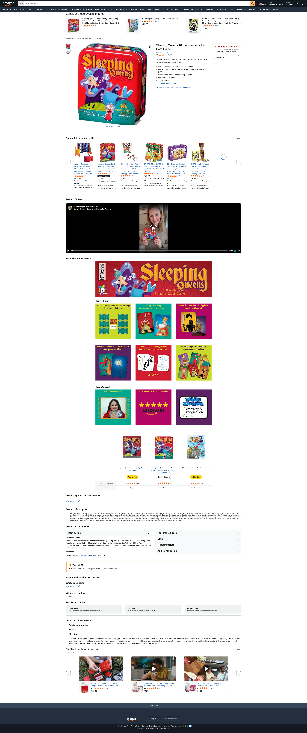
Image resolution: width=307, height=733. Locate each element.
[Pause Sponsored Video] (120, 674)
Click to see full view (112, 127)
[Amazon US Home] (131, 719)
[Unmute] (239, 250)
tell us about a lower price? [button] (92, 555)
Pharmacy (267, 9)
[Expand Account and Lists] (282, 4)
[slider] (149, 250)
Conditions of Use (123, 726)
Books (110, 9)
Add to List (220, 57)
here (80, 548)
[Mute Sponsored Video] (120, 678)
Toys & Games (70, 38)
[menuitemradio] (235, 251)
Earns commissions (92, 206)
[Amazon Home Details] (167, 9)
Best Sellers (51, 9)
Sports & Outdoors (227, 9)
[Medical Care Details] (30, 9)
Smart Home (241, 9)
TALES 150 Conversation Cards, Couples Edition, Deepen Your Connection (209, 684)
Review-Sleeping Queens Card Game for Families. (93, 209)
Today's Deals (100, 9)
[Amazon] (9, 4)
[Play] (68, 251)
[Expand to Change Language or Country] (265, 4)
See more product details (167, 83)
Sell (127, 9)
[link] (101, 29)
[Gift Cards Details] (123, 9)
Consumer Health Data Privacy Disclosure (156, 726)
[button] (5, 9)
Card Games (97, 38)
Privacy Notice (135, 726)
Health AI (13, 9)
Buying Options (164, 477)
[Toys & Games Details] (181, 9)
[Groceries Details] (80, 9)
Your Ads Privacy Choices (179, 726)
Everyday (276, 9)
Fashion (134, 9)
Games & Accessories (84, 38)
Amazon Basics (39, 9)
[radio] (68, 46)
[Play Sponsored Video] (153, 669)
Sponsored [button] (69, 652)
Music (150, 9)
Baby (197, 9)
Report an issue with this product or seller (174, 87)
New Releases (63, 9)
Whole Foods (88, 9)
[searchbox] (137, 3)
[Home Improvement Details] (217, 9)
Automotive (188, 9)
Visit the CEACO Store (164, 52)
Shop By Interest (254, 9)
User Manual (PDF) (73, 501)
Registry (143, 9)
